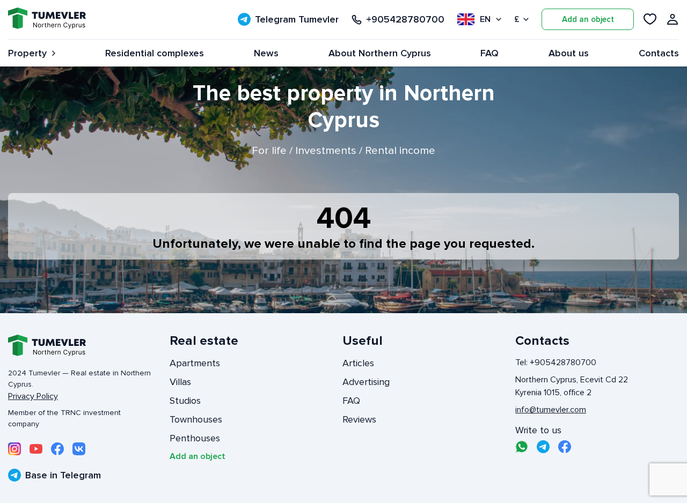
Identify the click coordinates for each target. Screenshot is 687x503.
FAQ (489, 53)
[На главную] (47, 20)
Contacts (659, 53)
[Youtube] (36, 448)
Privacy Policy (33, 396)
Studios (185, 400)
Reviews (359, 419)
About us (569, 53)
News (266, 53)
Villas (180, 382)
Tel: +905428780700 (555, 362)
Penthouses (195, 438)
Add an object (588, 19)
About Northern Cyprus (379, 53)
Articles (358, 363)
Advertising (366, 382)
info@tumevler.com (550, 409)
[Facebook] (57, 448)
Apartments (195, 363)
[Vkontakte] (78, 448)
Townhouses (196, 419)
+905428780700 (405, 19)
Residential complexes (154, 53)
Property (27, 53)
